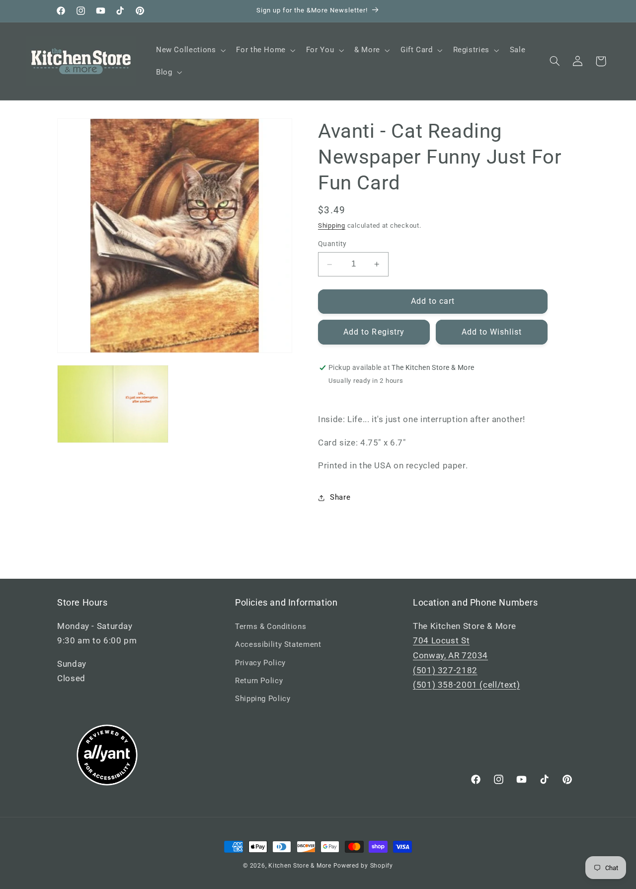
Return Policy (259, 680)
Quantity (332, 244)
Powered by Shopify (363, 865)
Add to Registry (373, 332)
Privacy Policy (260, 662)
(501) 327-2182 (445, 670)
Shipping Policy (262, 698)
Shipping (331, 225)
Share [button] (340, 497)
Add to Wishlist (492, 332)
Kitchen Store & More (299, 865)
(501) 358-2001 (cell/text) (466, 685)
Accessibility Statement (278, 644)
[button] (190, 50)
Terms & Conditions (270, 626)
